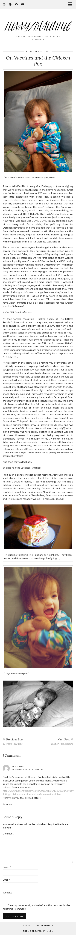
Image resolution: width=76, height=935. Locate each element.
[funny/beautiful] (38, 23)
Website (7, 892)
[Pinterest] (10, 4)
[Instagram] (4, 4)
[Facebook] (16, 4)
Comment (8, 833)
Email (6, 879)
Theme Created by (38, 931)
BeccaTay (18, 766)
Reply (9, 804)
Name (7, 866)
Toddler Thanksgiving (62, 741)
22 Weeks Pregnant (13, 741)
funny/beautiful (42, 926)
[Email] (22, 4)
